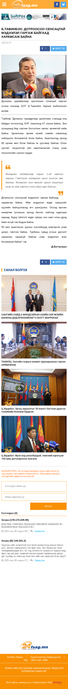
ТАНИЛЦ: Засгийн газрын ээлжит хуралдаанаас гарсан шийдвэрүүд (33, 363)
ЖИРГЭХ (60, 48)
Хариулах (40, 531)
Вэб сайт (37, 660)
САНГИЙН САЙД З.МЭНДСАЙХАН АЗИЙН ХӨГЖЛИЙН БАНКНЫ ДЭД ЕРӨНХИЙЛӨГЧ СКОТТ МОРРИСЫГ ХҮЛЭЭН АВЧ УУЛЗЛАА (32, 316)
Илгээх (48, 506)
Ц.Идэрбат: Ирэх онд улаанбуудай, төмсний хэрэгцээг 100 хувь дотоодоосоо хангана (32, 457)
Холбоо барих (15, 657)
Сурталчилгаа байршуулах (45, 657)
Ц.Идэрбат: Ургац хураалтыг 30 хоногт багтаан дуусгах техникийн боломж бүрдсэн (33, 410)
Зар (26, 660)
